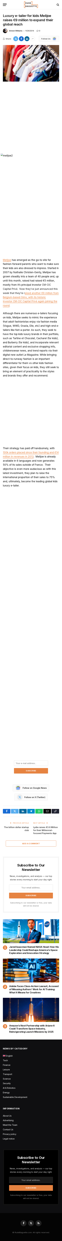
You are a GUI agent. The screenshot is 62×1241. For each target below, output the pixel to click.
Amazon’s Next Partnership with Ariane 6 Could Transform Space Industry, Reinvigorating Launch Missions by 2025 (32, 1028)
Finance (6, 1065)
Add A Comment (31, 843)
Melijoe (7, 260)
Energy (6, 1092)
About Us (7, 1116)
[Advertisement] (31, 118)
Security (7, 1083)
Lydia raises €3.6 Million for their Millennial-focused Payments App (45, 830)
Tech (5, 1060)
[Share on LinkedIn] (27, 38)
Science (7, 1079)
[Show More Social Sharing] (32, 38)
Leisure (6, 1069)
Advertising (8, 1120)
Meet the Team (10, 1125)
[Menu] (5, 4)
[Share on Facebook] (21, 38)
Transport (7, 1074)
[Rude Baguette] (31, 4)
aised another (33, 293)
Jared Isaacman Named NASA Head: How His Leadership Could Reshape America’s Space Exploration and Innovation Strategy (34, 950)
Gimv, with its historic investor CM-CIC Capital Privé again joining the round (30, 301)
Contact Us (8, 1129)
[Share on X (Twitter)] (15, 38)
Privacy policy (9, 1134)
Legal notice (9, 1138)
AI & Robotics (9, 1088)
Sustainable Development (15, 1097)
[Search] (57, 4)
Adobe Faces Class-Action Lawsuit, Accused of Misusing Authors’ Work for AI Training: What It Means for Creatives (34, 989)
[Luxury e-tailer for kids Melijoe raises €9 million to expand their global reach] (31, 63)
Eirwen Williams (15, 31)
